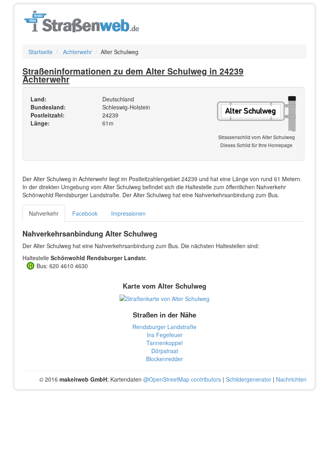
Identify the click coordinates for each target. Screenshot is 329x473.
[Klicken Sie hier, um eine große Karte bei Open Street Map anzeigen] (164, 298)
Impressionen (128, 213)
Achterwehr (77, 52)
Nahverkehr (44, 213)
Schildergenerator (248, 379)
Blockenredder (164, 359)
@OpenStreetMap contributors (182, 379)
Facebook (84, 213)
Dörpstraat (164, 351)
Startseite (40, 52)
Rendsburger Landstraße (164, 327)
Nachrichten (291, 379)
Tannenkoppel (164, 343)
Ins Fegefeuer (165, 335)
